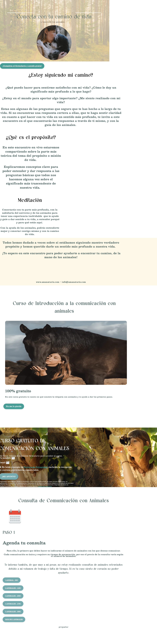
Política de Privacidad (35, 467)
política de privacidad (45, 486)
